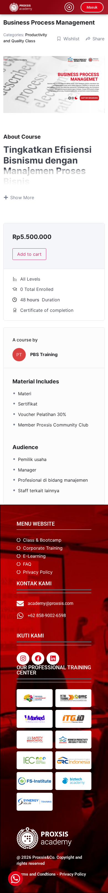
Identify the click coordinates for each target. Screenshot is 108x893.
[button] (69, 7)
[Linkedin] (53, 658)
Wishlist (71, 38)
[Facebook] (38, 658)
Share (98, 38)
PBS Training (44, 354)
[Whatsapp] (15, 878)
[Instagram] (23, 658)
